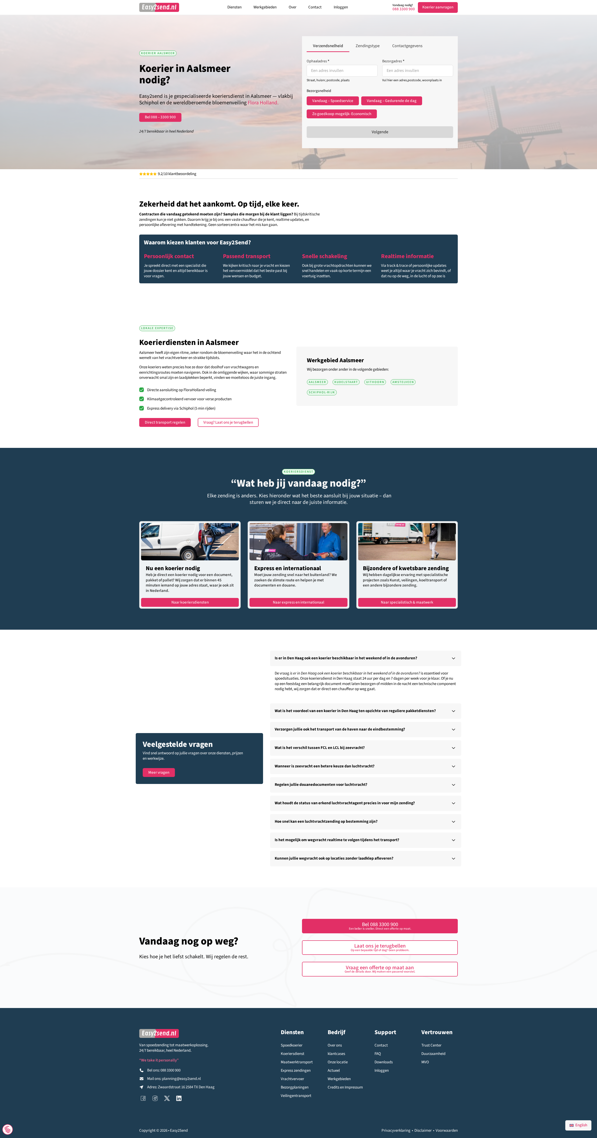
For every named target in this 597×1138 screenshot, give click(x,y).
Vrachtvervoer (292, 1079)
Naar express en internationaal (298, 602)
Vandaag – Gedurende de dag (392, 101)
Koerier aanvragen (437, 7)
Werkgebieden (265, 7)
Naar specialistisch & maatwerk (407, 602)
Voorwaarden (447, 1130)
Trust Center (431, 1045)
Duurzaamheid (433, 1054)
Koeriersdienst (292, 1054)
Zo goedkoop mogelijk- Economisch (341, 114)
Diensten (234, 7)
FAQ (378, 1054)
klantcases (336, 1054)
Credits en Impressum (345, 1087)
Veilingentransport (296, 1096)
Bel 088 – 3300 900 (160, 117)
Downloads (384, 1062)
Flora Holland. (263, 102)
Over (292, 7)
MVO (425, 1062)
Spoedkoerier (291, 1045)
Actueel (334, 1070)
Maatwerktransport (297, 1062)
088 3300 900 (403, 9)
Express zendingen (296, 1070)
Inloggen (341, 7)
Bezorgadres (393, 61)
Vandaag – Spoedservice (332, 101)
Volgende (380, 132)
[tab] (328, 46)
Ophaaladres (318, 61)
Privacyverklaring (396, 1130)
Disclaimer (423, 1130)
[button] (365, 658)
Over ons (335, 1045)
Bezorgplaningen (295, 1087)
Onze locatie (338, 1062)
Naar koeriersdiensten (190, 602)
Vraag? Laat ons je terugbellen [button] (228, 422)
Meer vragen (158, 772)
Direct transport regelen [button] (165, 422)
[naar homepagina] (159, 7)
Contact (315, 7)
